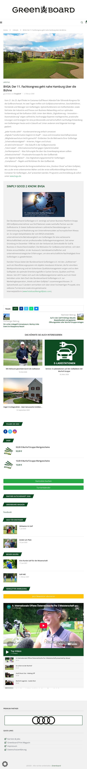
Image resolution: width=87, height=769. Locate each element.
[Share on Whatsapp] (31, 308)
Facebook (7, 512)
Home (5, 30)
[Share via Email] (36, 308)
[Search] (82, 22)
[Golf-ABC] (10, 577)
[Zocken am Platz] (10, 543)
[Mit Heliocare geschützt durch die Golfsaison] (22, 353)
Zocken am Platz (25, 540)
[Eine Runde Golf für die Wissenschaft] (10, 564)
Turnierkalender (43, 487)
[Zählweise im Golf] (10, 529)
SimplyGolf (17, 94)
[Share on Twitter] (26, 308)
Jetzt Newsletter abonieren (43, 596)
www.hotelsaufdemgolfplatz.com (37, 291)
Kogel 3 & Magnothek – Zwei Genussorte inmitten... (23, 407)
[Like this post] (16, 308)
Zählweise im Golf (26, 526)
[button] (5, 764)
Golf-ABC (22, 574)
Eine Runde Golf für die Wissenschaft (33, 561)
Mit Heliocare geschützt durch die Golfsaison (23, 369)
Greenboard (56, 766)
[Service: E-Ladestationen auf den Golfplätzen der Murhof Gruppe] (64, 353)
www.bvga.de (15, 176)
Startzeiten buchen (43, 481)
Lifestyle (15, 30)
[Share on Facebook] (21, 308)
